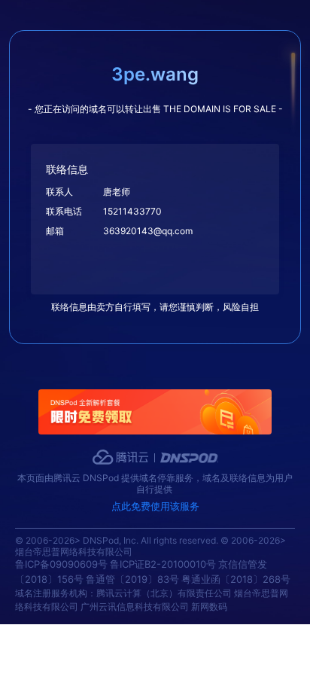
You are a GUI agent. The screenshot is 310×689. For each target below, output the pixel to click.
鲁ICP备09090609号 (61, 564)
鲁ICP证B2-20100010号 (163, 564)
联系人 (59, 191)
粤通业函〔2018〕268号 (235, 579)
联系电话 (64, 211)
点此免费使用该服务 (155, 506)
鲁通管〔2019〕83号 (132, 579)
